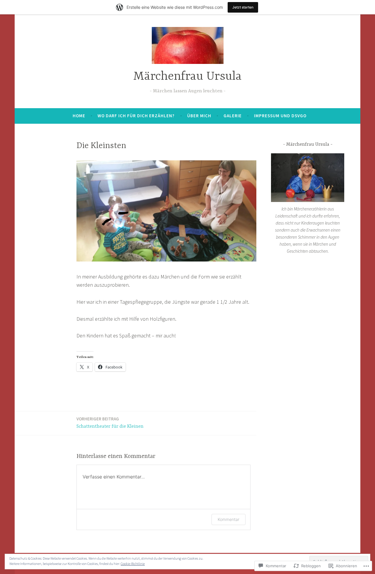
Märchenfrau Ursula (187, 77)
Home (79, 115)
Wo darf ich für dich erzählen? (136, 115)
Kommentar (228, 519)
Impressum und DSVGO (280, 115)
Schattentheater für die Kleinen (110, 422)
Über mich (199, 115)
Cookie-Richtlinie (133, 563)
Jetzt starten (242, 7)
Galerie (233, 115)
